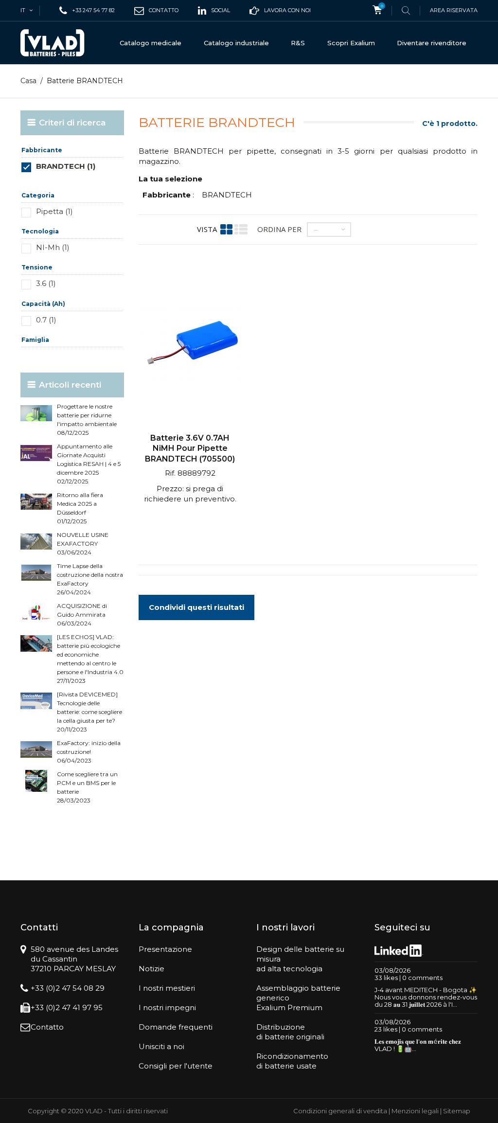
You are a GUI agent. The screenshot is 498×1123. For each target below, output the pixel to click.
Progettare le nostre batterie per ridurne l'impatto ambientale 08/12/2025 (87, 419)
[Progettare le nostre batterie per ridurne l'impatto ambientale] (36, 413)
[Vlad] (52, 42)
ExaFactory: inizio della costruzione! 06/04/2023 (89, 751)
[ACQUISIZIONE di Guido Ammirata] (36, 613)
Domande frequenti (176, 1027)
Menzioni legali (415, 1111)
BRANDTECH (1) (65, 166)
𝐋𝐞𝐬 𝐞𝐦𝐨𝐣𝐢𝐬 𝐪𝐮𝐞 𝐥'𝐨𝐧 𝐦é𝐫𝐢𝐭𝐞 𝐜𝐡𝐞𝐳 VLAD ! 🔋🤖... (417, 1044)
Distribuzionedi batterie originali (290, 1031)
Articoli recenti (70, 385)
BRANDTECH (227, 194)
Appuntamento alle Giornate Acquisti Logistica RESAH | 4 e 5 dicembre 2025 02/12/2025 (89, 464)
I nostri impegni (167, 1007)
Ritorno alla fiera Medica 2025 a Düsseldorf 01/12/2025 (80, 508)
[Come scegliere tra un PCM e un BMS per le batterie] (36, 781)
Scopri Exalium (351, 43)
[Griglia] (226, 229)
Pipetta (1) (54, 211)
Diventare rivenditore (431, 43)
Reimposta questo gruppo (91, 181)
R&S (298, 43)
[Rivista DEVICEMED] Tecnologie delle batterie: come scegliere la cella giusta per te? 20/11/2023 (89, 712)
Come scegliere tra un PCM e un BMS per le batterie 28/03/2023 (87, 787)
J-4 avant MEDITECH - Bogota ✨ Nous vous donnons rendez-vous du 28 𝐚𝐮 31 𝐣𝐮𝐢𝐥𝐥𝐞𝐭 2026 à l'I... (425, 997)
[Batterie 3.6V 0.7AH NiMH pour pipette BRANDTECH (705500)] (190, 346)
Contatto (47, 1027)
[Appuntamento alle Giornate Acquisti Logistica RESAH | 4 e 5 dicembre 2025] (36, 453)
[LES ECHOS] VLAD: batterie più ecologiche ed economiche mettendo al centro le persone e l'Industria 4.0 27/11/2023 (90, 658)
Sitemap (456, 1111)
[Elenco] (241, 229)
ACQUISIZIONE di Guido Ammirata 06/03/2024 (82, 614)
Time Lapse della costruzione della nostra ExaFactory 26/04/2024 (90, 579)
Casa (28, 80)
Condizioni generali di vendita (340, 1111)
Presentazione (165, 949)
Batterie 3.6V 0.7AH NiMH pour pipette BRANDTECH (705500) (190, 448)
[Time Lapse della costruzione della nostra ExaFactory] (36, 573)
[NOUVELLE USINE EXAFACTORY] (36, 542)
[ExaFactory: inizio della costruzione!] (36, 750)
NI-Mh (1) (53, 247)
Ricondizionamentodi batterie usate (292, 1061)
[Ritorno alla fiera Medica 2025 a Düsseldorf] (36, 502)
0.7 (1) (46, 319)
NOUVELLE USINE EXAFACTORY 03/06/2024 (82, 543)
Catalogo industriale (236, 43)
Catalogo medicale (150, 43)
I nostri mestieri (167, 988)
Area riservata (454, 10)
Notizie (151, 968)
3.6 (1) (46, 283)
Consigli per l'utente (176, 1065)
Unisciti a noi (161, 1046)
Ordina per (279, 229)
